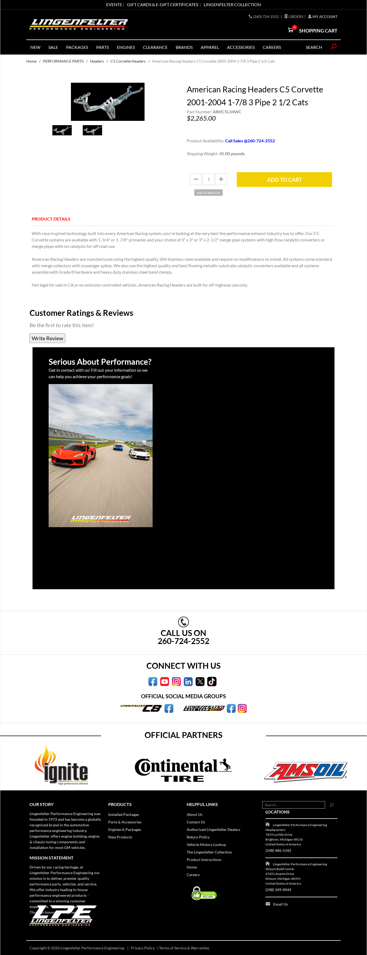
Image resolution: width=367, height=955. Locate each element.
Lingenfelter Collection (232, 4)
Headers (97, 61)
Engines (126, 47)
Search (314, 47)
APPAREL (210, 47)
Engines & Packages (124, 829)
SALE (53, 47)
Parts (102, 47)
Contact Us (196, 822)
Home (31, 61)
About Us (194, 814)
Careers (193, 874)
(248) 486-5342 (278, 850)
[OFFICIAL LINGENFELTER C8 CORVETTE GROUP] (169, 708)
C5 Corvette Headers (128, 61)
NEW (35, 47)
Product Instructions (204, 859)
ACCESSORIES (241, 47)
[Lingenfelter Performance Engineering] (78, 24)
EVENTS (114, 4)
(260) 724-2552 (266, 16)
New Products (120, 837)
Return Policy (198, 837)
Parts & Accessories (124, 822)
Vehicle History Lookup (206, 844)
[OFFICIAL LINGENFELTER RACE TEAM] (231, 708)
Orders (295, 16)
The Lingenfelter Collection (209, 852)
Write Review (47, 338)
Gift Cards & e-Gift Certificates (162, 4)
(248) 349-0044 (278, 889)
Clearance (155, 47)
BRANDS (184, 47)
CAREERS (272, 47)
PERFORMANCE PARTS (63, 61)
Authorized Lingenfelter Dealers (213, 829)
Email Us (280, 904)
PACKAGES (77, 47)
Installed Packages (123, 814)
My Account (324, 16)
